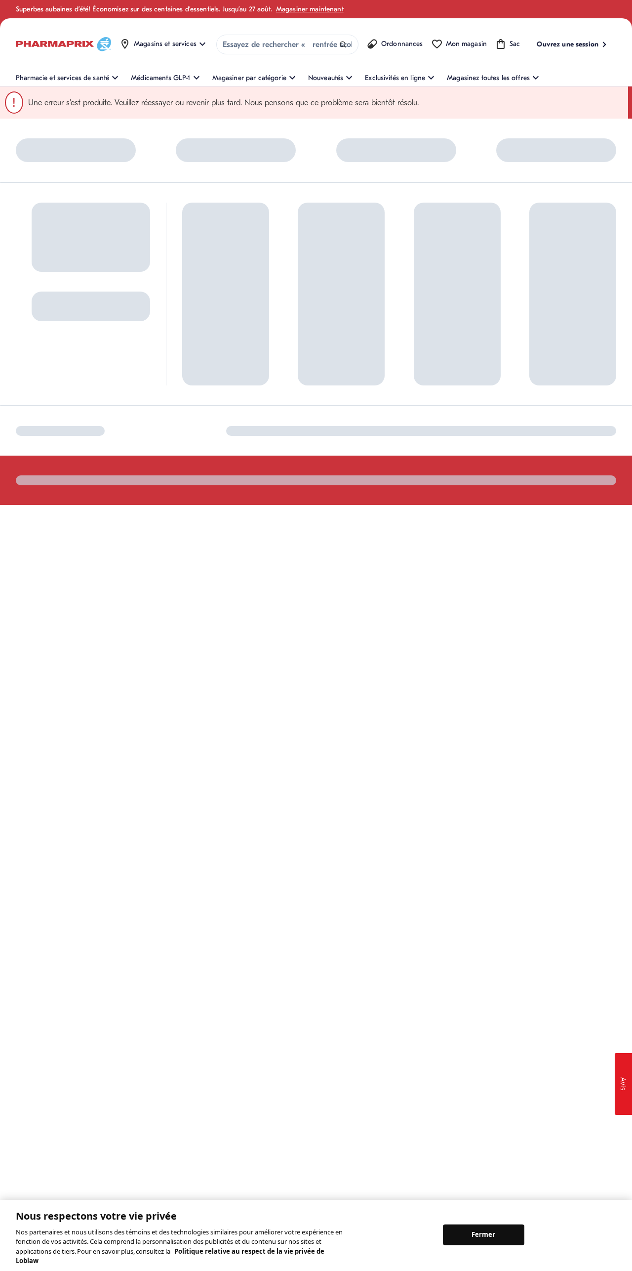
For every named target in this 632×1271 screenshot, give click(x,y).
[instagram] (43, 459)
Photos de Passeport (486, 356)
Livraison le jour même (307, 362)
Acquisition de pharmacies (404, 372)
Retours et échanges (304, 329)
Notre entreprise (388, 323)
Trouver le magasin (301, 313)
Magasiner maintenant (310, 9)
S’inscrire (32, 352)
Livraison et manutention (310, 345)
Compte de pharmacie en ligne (220, 334)
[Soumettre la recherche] (343, 44)
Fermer (484, 1234)
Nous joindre (292, 297)
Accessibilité (426, 460)
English (381, 460)
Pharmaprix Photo (482, 340)
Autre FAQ (198, 356)
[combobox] (287, 44)
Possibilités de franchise (400, 356)
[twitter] (63, 459)
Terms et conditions (490, 460)
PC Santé (468, 323)
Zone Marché (475, 372)
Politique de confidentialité (576, 460)
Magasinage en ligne (213, 297)
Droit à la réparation (303, 378)
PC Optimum (201, 313)
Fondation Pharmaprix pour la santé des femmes (402, 302)
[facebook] (22, 459)
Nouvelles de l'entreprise (401, 340)
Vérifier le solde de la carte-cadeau (486, 302)
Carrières (378, 388)
